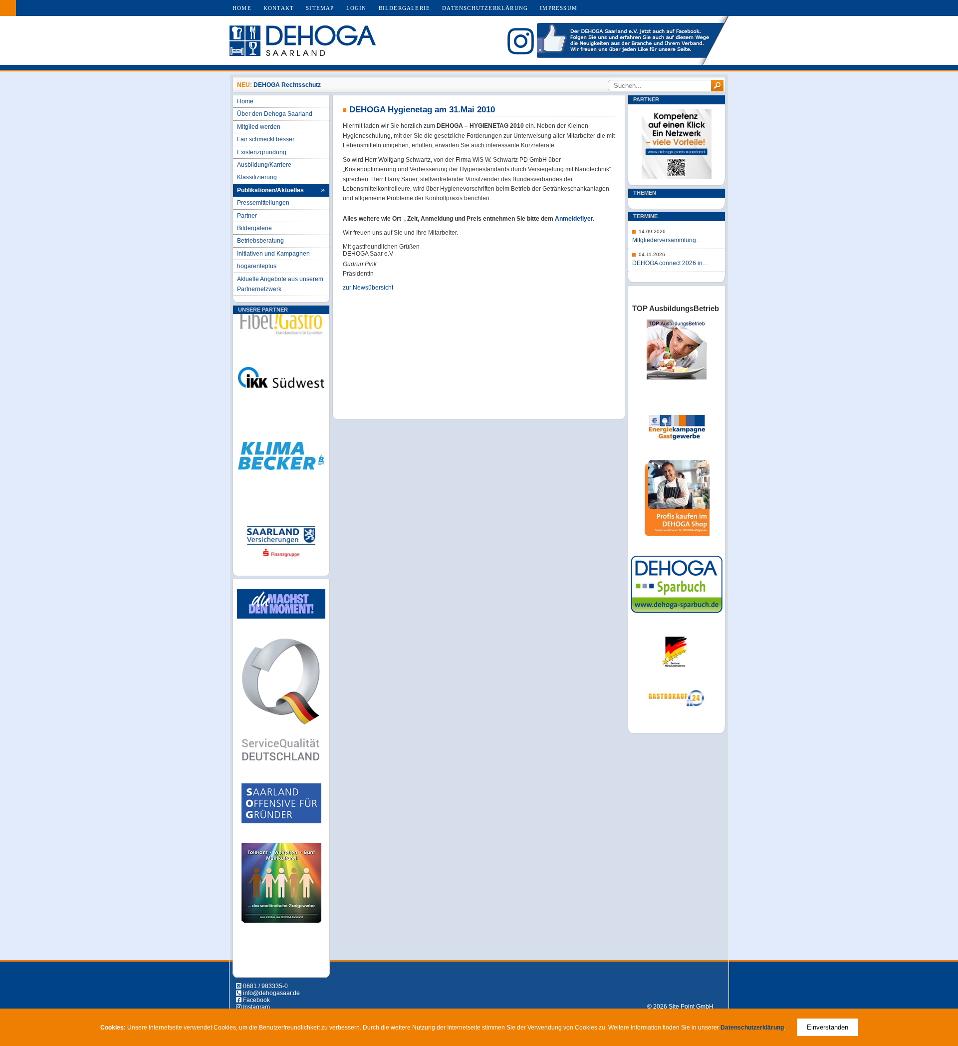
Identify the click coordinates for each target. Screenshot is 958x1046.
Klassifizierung (257, 177)
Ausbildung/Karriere (264, 164)
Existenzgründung (261, 152)
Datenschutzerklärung (485, 8)
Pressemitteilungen (263, 202)
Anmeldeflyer (574, 218)
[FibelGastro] (281, 334)
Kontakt (278, 8)
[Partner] (677, 177)
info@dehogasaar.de (271, 993)
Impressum (558, 8)
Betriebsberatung (260, 240)
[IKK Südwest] (281, 389)
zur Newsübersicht (368, 287)
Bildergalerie (405, 8)
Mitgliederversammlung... (666, 240)
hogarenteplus (256, 266)
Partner (247, 215)
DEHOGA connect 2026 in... (669, 263)
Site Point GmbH (691, 1006)
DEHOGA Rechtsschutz (287, 84)
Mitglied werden (258, 126)
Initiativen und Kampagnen (273, 253)
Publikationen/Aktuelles (270, 190)
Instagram (256, 1007)
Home (242, 8)
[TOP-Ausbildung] (677, 377)
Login (356, 8)
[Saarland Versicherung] (281, 552)
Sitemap (320, 8)
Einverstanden (827, 1027)
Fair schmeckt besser (265, 139)
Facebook (256, 1000)
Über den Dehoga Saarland (274, 113)
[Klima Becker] (281, 468)
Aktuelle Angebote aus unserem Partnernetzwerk (280, 284)
